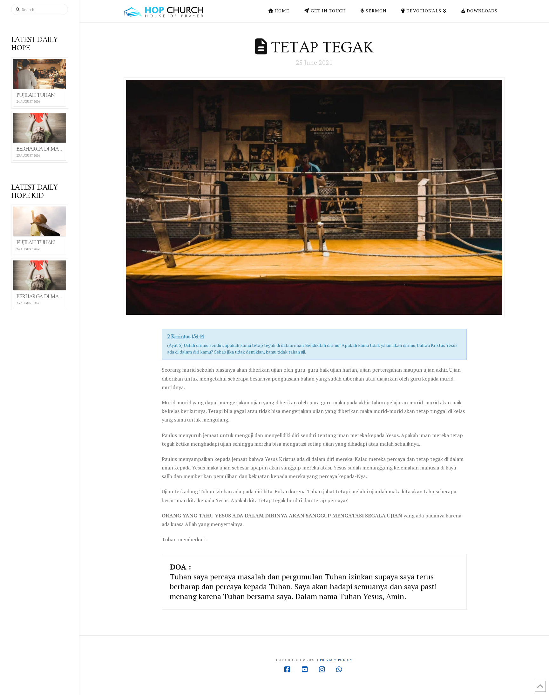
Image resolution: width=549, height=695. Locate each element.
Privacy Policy (336, 660)
